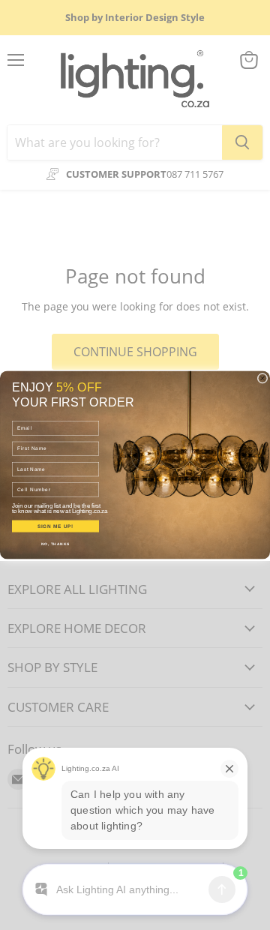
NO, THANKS (55, 544)
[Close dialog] (262, 378)
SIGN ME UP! (56, 526)
